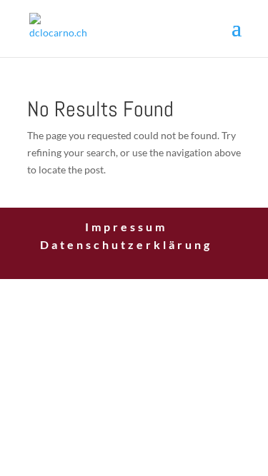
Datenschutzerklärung (126, 244)
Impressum (126, 226)
